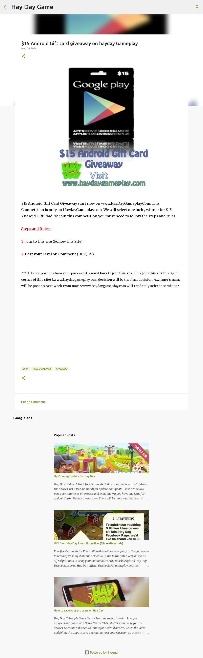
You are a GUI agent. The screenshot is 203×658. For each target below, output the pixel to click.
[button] (23, 56)
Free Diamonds (42, 368)
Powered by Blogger (104, 652)
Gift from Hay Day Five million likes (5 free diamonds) (88, 543)
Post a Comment (33, 402)
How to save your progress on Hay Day (78, 610)
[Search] (59, 7)
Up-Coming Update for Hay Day (74, 476)
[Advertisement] (51, 339)
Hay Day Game (32, 6)
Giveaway (62, 368)
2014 (25, 368)
